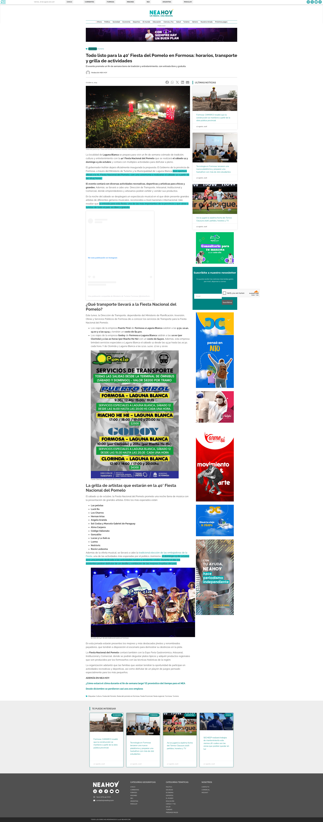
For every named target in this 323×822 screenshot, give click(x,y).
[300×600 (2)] (215, 614)
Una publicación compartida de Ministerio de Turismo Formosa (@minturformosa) (120, 296)
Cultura (99, 696)
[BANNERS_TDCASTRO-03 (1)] (215, 535)
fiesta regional (158, 696)
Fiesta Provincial (146, 696)
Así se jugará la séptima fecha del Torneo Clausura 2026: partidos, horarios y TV (180, 746)
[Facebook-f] (320, 2)
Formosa (92, 49)
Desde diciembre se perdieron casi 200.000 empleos (114, 688)
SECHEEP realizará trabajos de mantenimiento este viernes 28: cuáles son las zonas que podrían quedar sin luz (216, 743)
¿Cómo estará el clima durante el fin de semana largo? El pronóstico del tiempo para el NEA (135, 683)
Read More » (98, 751)
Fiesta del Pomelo (109, 696)
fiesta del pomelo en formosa (128, 696)
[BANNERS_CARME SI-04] (215, 500)
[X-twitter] (312, 2)
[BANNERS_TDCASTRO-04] (215, 387)
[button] (167, 82)
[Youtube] (316, 2)
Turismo (101, 49)
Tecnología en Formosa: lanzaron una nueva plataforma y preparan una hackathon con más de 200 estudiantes (213, 169)
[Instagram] (308, 2)
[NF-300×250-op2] (215, 422)
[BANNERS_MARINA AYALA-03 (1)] (215, 263)
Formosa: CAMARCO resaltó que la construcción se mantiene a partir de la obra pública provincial (213, 118)
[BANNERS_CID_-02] (161, 41)
